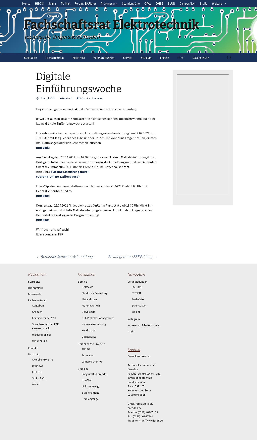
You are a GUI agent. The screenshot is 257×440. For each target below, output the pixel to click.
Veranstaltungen (103, 58)
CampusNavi (187, 3)
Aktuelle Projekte (42, 359)
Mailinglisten (89, 299)
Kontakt (33, 348)
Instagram (134, 319)
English (164, 58)
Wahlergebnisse (42, 334)
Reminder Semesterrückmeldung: (65, 256)
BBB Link (42, 220)
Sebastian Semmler (91, 98)
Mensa (26, 3)
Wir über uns (39, 341)
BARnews (37, 366)
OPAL (147, 3)
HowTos (86, 380)
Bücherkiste (89, 336)
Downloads (34, 294)
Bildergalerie (36, 288)
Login (131, 331)
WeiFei (36, 384)
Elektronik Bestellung (94, 293)
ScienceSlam (139, 305)
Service (127, 58)
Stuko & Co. (39, 378)
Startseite (30, 58)
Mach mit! (79, 58)
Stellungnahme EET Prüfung (132, 256)
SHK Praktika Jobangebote (98, 318)
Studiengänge (90, 399)
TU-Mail (65, 3)
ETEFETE (37, 372)
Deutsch (67, 98)
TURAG (86, 349)
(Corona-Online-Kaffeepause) (58, 176)
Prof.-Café (138, 299)
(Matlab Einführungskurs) (70, 172)
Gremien (37, 312)
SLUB (171, 3)
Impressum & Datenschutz (143, 325)
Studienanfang (90, 392)
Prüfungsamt (109, 3)
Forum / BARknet (85, 3)
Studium (146, 58)
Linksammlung (90, 386)
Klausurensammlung (94, 324)
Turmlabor (88, 355)
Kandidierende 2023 (44, 318)
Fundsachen (89, 330)
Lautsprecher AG (92, 361)
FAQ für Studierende (94, 374)
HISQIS (39, 3)
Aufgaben (38, 305)
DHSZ (159, 3)
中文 (181, 58)
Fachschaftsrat (55, 58)
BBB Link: (43, 148)
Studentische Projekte (91, 344)
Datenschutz (200, 58)
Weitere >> (219, 3)
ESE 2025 (137, 287)
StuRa (203, 3)
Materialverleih (91, 305)
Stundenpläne (131, 3)
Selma (52, 3)
